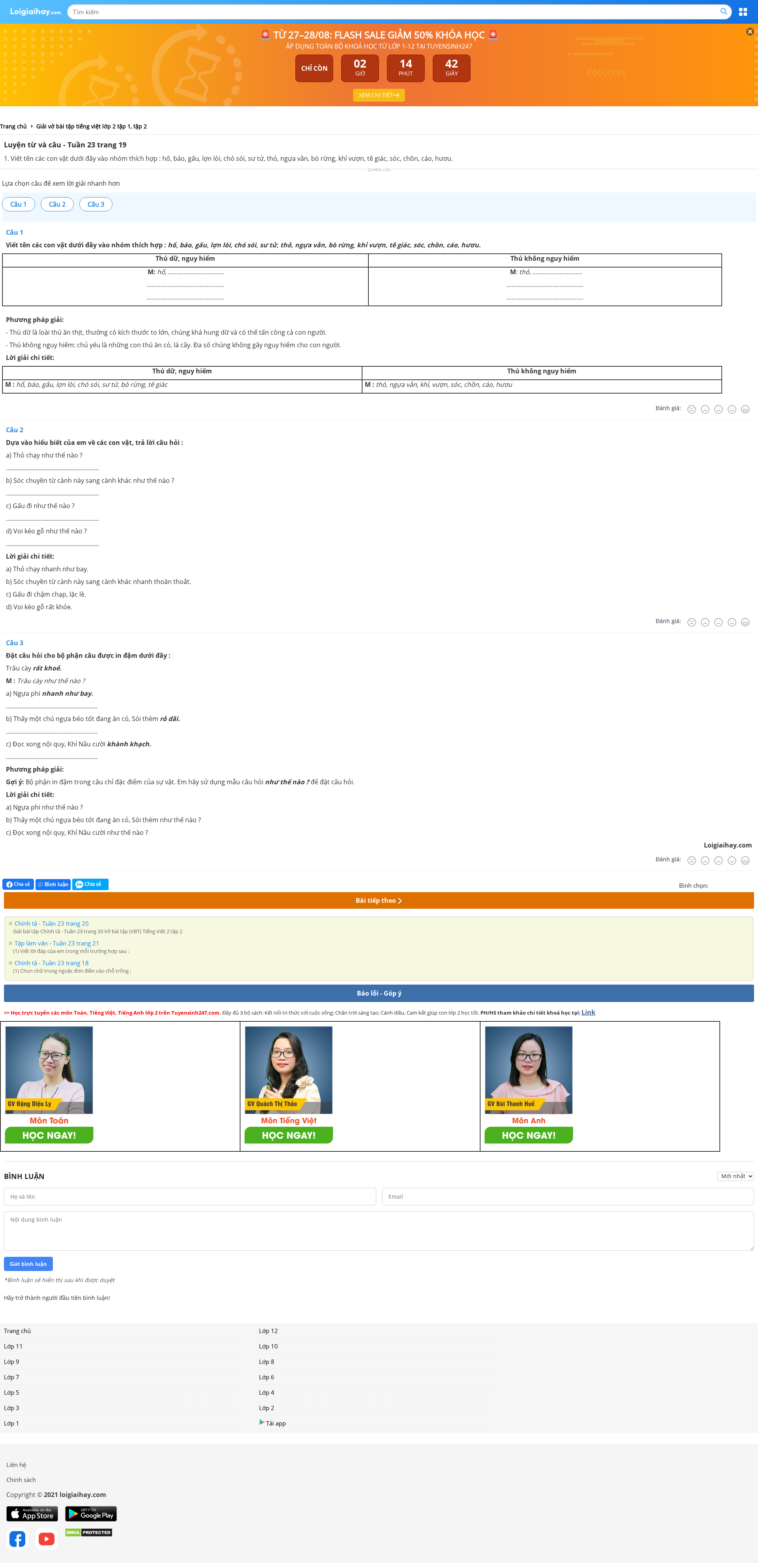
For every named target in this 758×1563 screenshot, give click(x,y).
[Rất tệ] (692, 409)
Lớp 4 (266, 1392)
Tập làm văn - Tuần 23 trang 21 (57, 943)
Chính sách (21, 1480)
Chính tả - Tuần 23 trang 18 (52, 963)
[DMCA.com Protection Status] (89, 1539)
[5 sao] (752, 884)
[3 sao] (733, 884)
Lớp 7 (11, 1377)
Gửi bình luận (28, 1264)
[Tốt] (732, 409)
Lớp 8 (266, 1361)
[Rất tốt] (745, 409)
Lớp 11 (13, 1346)
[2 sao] (724, 884)
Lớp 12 (268, 1331)
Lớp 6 (266, 1377)
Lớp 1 (11, 1423)
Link (588, 1012)
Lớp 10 (268, 1346)
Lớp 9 (11, 1361)
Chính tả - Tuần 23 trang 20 (52, 923)
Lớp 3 (11, 1408)
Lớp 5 (11, 1392)
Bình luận (56, 884)
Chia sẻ (21, 884)
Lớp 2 (266, 1408)
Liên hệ (16, 1465)
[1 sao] (714, 884)
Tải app (276, 1423)
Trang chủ (17, 1331)
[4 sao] (743, 884)
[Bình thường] (718, 409)
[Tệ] (705, 409)
